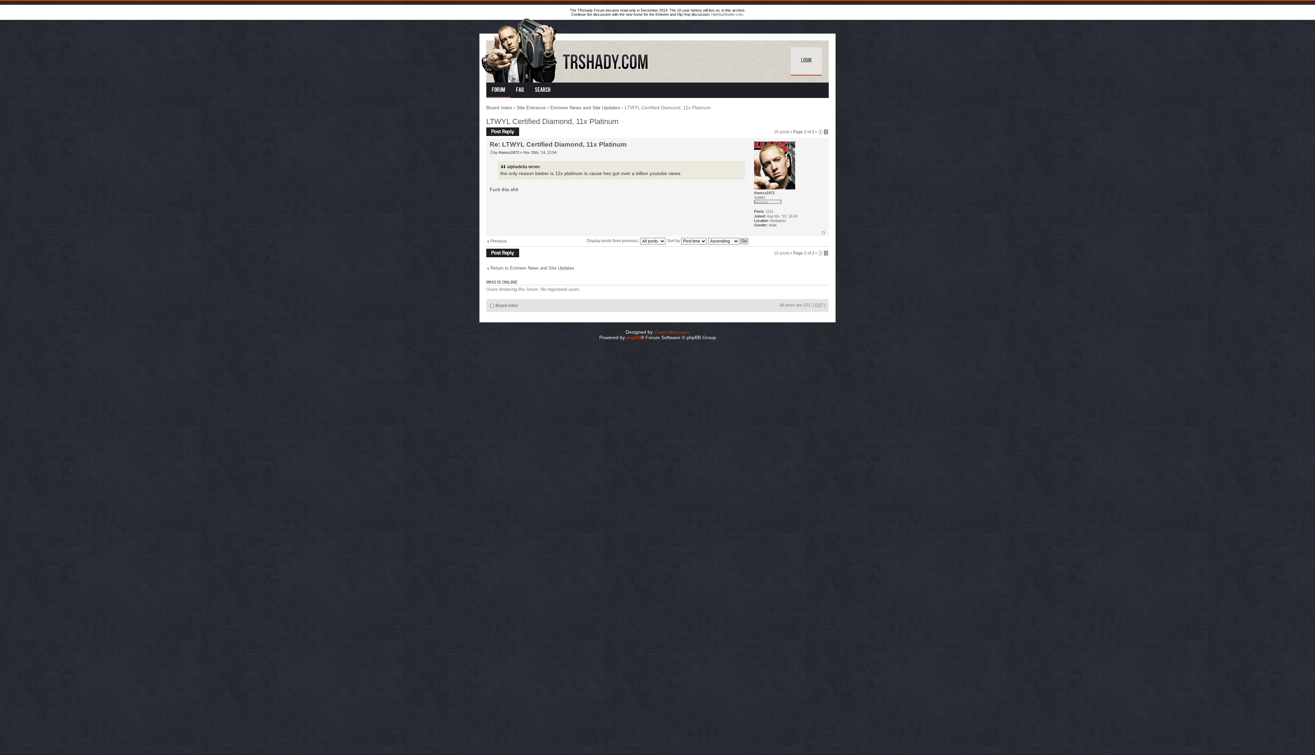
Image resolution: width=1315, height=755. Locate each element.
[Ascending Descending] (728, 240)
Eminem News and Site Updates (585, 107)
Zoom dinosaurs (671, 332)
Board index (499, 107)
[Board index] (565, 49)
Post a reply (497, 129)
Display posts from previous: (613, 240)
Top (823, 233)
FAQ (520, 90)
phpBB (633, 337)
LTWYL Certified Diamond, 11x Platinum (552, 121)
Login (806, 61)
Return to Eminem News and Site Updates (532, 268)
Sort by (674, 240)
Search (542, 90)
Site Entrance (531, 107)
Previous (498, 241)
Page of (803, 131)
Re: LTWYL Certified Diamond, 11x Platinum (558, 144)
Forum (498, 90)
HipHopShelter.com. (727, 14)
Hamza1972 (509, 152)
